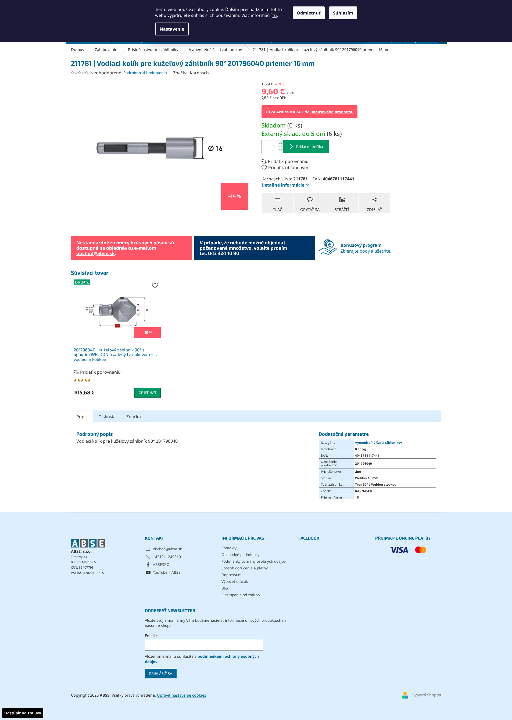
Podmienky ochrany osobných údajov (253, 561)
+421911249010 (167, 556)
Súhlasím (343, 13)
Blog (225, 588)
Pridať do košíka (309, 146)
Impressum (231, 574)
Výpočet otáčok (234, 581)
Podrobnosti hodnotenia (145, 72)
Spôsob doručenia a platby (244, 567)
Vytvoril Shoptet (426, 694)
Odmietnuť (309, 13)
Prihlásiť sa (160, 673)
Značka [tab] (133, 417)
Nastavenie (172, 29)
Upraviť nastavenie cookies (181, 695)
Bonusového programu (331, 111)
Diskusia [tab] (107, 417)
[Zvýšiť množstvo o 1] (280, 143)
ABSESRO (161, 564)
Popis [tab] (82, 417)
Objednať (147, 392)
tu (275, 15)
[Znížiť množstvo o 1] (280, 150)
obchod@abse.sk (95, 253)
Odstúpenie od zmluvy (240, 594)
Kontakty (229, 547)
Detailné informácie (283, 185)
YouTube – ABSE (167, 572)
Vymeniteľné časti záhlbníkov (378, 442)
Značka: (191, 73)
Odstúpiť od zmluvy (22, 712)
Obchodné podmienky (240, 554)
